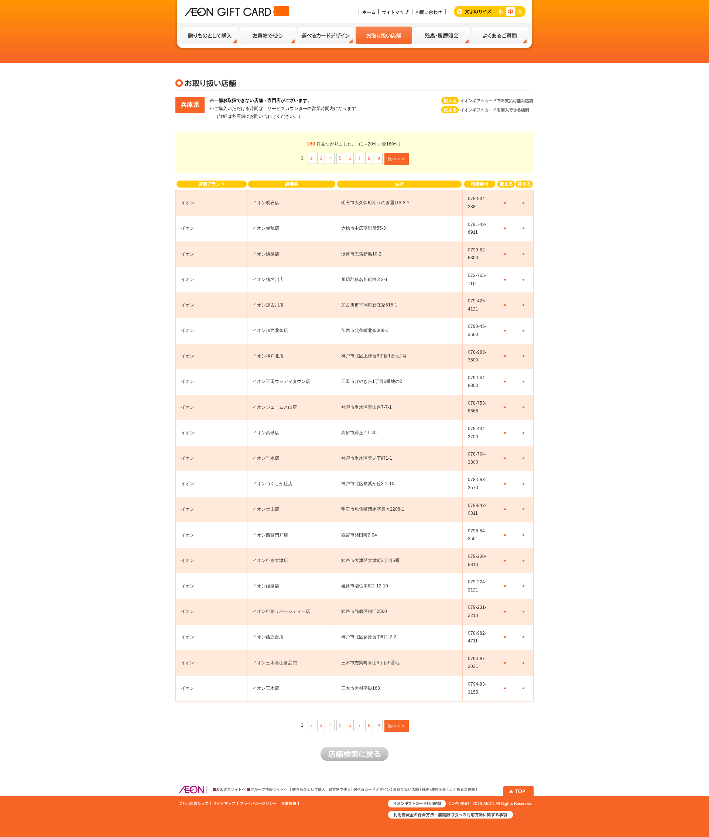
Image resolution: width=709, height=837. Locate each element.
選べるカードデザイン (326, 35)
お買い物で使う (268, 35)
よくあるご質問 (500, 35)
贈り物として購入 (210, 35)
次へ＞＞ (396, 158)
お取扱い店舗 (384, 35)
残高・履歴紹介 (442, 35)
